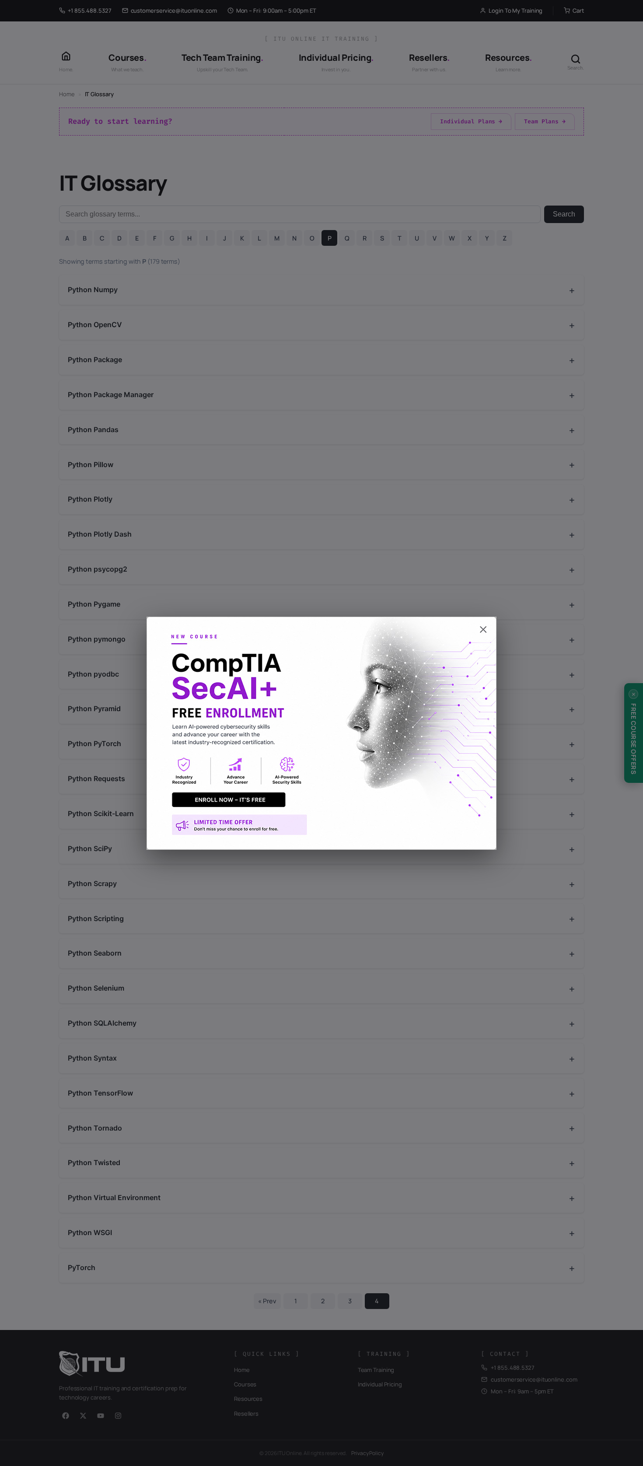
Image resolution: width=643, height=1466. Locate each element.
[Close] (321, 625)
